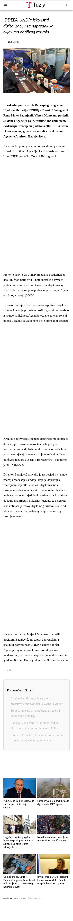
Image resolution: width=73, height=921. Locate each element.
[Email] (61, 763)
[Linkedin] (58, 43)
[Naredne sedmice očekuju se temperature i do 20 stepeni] (53, 824)
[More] (66, 43)
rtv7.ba (7, 670)
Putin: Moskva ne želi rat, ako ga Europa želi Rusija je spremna (18, 804)
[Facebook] (26, 43)
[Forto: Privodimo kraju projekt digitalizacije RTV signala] (53, 788)
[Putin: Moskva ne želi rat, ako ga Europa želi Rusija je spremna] (19, 788)
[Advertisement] (36, 215)
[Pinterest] (45, 763)
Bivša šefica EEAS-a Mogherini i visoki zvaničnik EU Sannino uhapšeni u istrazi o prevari (53, 880)
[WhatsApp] (50, 43)
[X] (34, 43)
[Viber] (42, 43)
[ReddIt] (53, 763)
